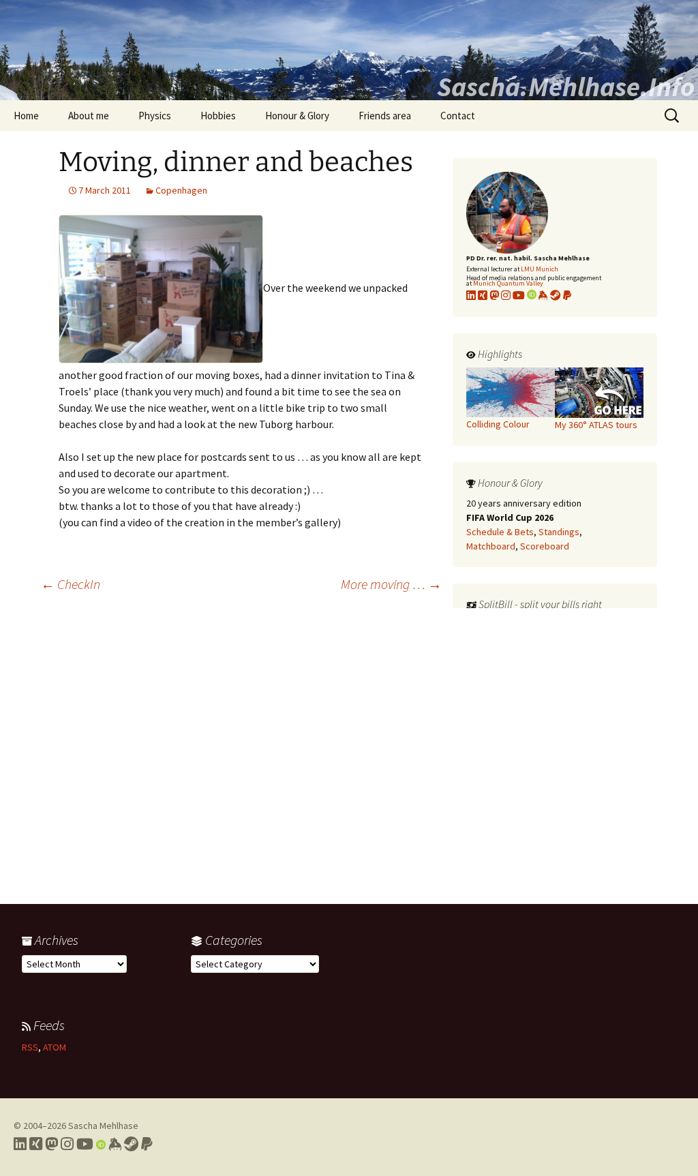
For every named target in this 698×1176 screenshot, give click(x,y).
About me (88, 115)
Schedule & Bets (500, 532)
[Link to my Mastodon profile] (494, 295)
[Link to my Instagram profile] (506, 295)
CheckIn (70, 583)
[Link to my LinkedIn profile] (471, 295)
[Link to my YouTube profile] (519, 295)
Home (26, 115)
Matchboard (490, 546)
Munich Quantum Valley (508, 283)
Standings (558, 532)
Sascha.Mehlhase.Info (566, 87)
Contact (457, 115)
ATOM (54, 1047)
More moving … (391, 583)
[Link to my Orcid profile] (531, 295)
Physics (154, 115)
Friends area (385, 115)
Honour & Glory (297, 115)
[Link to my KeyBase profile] (543, 295)
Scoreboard (544, 546)
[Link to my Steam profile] (555, 295)
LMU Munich (539, 269)
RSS (30, 1047)
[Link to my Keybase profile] (114, 1144)
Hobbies (218, 115)
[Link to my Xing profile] (35, 1144)
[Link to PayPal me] (567, 295)
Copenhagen (181, 190)
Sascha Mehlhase (103, 1125)
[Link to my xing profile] (482, 295)
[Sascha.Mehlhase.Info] (349, 50)
